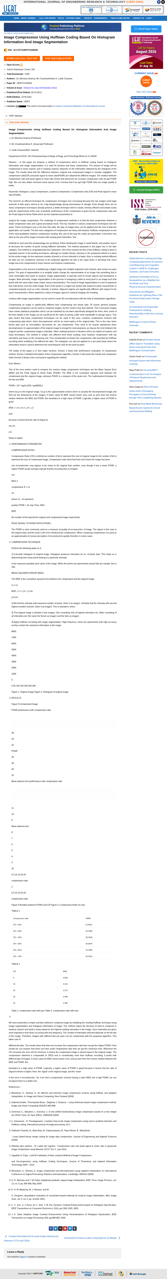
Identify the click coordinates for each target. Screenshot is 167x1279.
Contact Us (138, 18)
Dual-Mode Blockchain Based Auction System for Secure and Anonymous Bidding (145, 407)
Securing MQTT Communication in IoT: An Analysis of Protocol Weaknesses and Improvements (145, 375)
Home (16, 18)
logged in (23, 1257)
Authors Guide (73, 18)
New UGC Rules (144, 92)
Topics (61, 18)
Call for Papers (47, 18)
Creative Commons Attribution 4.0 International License (79, 106)
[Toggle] (6, 116)
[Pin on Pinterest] (65, 1228)
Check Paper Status (148, 29)
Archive (88, 18)
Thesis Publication (120, 18)
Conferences (100, 18)
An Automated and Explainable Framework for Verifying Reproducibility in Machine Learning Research (146, 312)
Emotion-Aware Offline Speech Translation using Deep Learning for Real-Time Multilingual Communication (144, 345)
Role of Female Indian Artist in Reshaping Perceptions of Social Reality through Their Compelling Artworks (145, 392)
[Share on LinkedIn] (70, 1228)
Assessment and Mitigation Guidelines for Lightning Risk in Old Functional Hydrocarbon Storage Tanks (145, 297)
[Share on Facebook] (51, 1228)
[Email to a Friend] (60, 1228)
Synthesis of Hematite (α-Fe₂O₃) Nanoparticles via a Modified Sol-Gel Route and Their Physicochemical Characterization (145, 282)
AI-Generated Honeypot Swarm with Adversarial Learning (145, 360)
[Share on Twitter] (55, 1228)
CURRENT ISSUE (144, 73)
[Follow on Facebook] (159, 2)
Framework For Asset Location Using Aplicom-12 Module (90, 1238)
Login (148, 18)
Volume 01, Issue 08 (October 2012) (19, 33)
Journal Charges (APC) (147, 190)
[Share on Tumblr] (74, 1228)
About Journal (28, 18)
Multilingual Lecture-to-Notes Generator (142, 323)
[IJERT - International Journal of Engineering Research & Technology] (10, 10)
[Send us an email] (163, 2)
